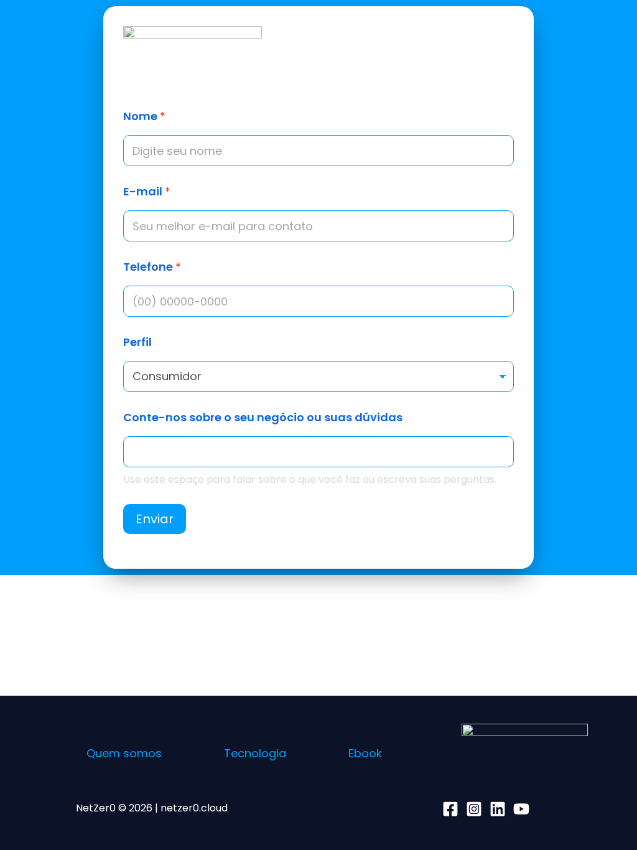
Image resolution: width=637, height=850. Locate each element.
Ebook (365, 753)
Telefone (152, 266)
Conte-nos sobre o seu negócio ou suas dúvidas (262, 417)
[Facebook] (450, 809)
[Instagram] (474, 809)
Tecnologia (255, 753)
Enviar (155, 519)
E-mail (146, 191)
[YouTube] (521, 809)
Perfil (137, 341)
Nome (144, 116)
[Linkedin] (498, 809)
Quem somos (124, 753)
